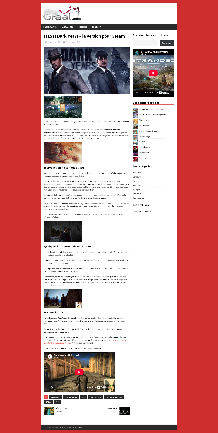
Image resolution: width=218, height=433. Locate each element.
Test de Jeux (70, 42)
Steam (48, 402)
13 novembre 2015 (55, 42)
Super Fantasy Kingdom (149, 131)
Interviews (137, 185)
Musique (136, 189)
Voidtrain (143, 142)
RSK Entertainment (113, 397)
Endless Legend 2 (146, 136)
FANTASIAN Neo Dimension (151, 109)
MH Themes (79, 427)
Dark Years (55, 397)
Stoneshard (144, 152)
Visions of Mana (146, 120)
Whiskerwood (145, 125)
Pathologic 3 (144, 147)
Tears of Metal (145, 158)
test (57, 402)
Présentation (50, 27)
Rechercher (166, 43)
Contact (96, 27)
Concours (137, 177)
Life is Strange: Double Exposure (152, 114)
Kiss (83, 397)
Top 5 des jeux (139, 198)
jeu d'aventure (70, 397)
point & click (95, 397)
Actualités (67, 27)
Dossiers (82, 27)
